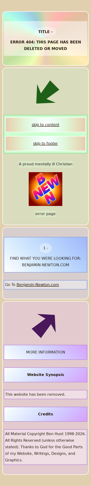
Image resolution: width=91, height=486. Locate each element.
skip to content (45, 124)
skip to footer (45, 143)
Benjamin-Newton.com (38, 284)
